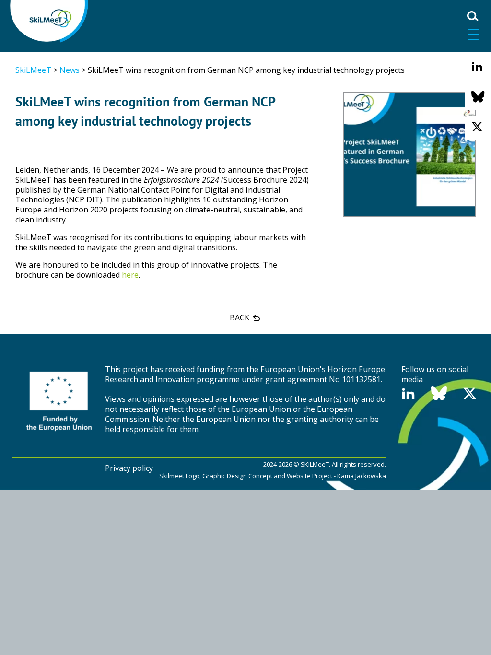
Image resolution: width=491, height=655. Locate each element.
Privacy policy (129, 468)
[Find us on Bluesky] (477, 97)
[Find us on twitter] (477, 127)
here (130, 274)
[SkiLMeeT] (50, 20)
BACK (240, 317)
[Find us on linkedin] (477, 67)
